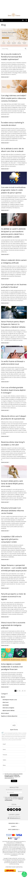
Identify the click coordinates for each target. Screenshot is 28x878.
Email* (4, 744)
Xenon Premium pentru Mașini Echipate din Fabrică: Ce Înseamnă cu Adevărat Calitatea (13, 324)
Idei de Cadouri (5, 713)
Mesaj (4, 765)
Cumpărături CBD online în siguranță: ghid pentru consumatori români (11, 539)
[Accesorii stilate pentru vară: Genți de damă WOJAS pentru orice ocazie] (14, 471)
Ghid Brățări (6, 705)
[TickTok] (17, 809)
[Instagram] (19, 809)
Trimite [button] (14, 781)
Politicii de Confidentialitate (12, 776)
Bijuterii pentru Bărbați (8, 710)
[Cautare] (25, 48)
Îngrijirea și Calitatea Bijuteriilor (9, 716)
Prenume (5, 754)
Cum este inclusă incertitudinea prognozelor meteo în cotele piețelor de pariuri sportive (13, 190)
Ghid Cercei (5, 702)
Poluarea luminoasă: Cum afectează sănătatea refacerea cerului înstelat (12, 510)
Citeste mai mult (5, 77)
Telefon (4, 760)
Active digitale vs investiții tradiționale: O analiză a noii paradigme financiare (12, 666)
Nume (4, 749)
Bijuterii (3, 697)
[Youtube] (14, 809)
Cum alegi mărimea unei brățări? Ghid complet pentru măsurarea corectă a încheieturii (13, 98)
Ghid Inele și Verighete (8, 707)
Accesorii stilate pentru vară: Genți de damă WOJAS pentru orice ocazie (12, 483)
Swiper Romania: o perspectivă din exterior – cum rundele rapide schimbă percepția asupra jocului (14, 568)
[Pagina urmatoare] (25, 691)
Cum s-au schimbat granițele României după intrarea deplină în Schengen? (13, 390)
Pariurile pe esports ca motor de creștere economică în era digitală (13, 596)
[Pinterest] (11, 809)
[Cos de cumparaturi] (22, 20)
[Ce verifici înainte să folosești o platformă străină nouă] (14, 352)
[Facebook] (8, 809)
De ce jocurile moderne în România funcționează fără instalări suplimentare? (11, 56)
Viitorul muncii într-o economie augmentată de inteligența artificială (13, 625)
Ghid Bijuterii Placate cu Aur (10, 699)
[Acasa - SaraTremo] (14, 15)
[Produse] (2, 21)
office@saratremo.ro (14, 818)
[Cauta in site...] (26, 20)
